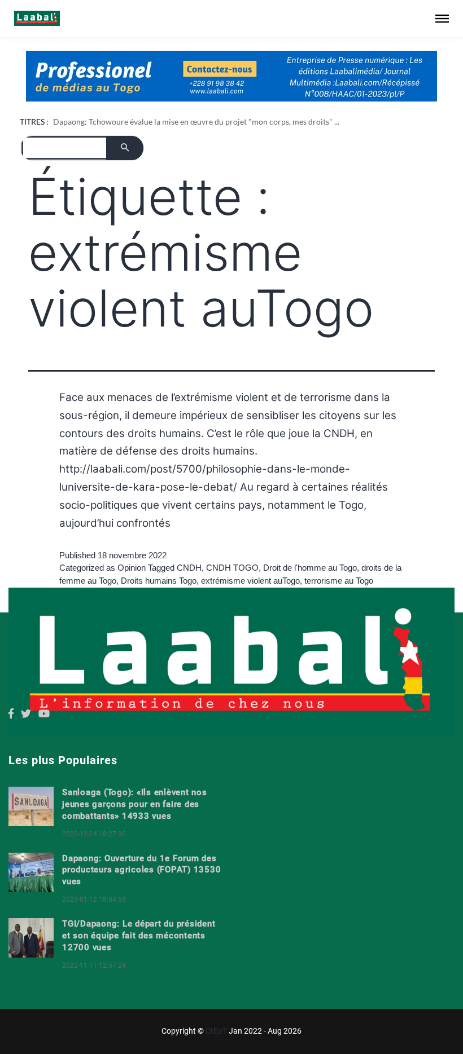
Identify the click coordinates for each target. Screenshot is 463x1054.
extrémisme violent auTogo (250, 607)
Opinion (131, 594)
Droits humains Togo (158, 607)
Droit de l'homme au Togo (310, 594)
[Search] (124, 174)
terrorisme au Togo (338, 607)
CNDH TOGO (232, 594)
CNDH (189, 594)
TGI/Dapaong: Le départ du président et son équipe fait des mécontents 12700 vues (138, 962)
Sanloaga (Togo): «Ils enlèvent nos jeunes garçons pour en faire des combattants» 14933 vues (134, 831)
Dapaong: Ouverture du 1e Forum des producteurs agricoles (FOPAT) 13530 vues (141, 897)
